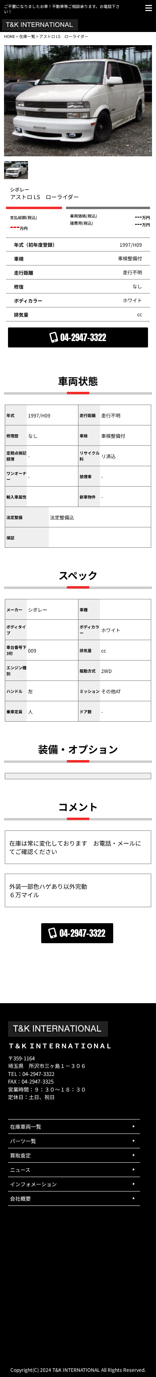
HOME (9, 36)
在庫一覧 (27, 36)
